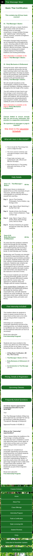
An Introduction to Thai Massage (17, 366)
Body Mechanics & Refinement (12, 107)
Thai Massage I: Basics (17, 57)
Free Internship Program (12, 336)
